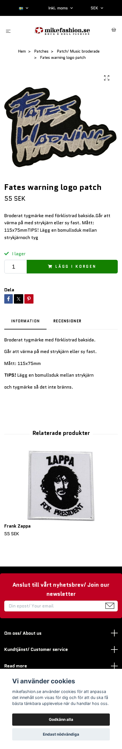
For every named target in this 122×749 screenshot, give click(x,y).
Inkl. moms (58, 8)
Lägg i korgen (75, 266)
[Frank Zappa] (61, 485)
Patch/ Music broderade (78, 51)
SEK (95, 8)
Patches (41, 51)
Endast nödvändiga (61, 734)
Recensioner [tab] (67, 321)
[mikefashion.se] (62, 30)
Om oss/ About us (22, 633)
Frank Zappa (17, 526)
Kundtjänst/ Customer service (36, 649)
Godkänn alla (61, 719)
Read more (15, 666)
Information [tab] (25, 321)
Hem (22, 51)
